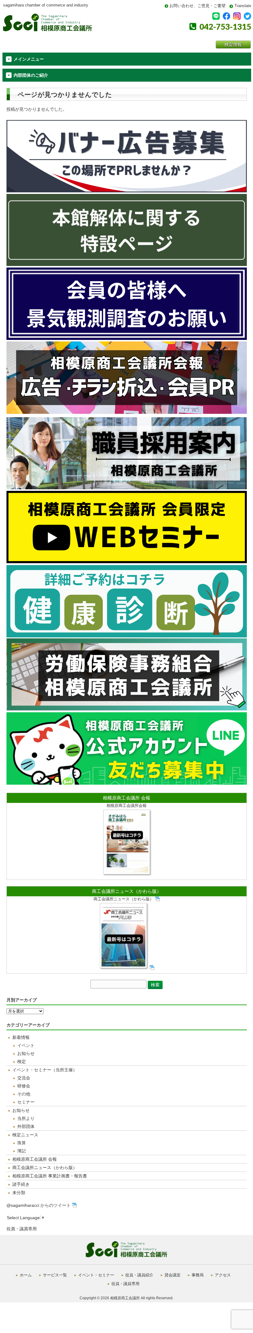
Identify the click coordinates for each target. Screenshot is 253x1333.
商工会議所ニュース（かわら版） (126, 891)
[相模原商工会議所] (47, 29)
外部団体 (26, 1126)
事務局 (198, 1275)
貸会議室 (172, 1275)
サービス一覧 (55, 1275)
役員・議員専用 (21, 1228)
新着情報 (21, 1037)
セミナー (26, 1101)
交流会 (23, 1077)
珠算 (21, 1142)
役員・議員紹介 (139, 1275)
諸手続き (21, 1184)
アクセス (223, 1275)
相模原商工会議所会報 (126, 805)
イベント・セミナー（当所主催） (44, 1069)
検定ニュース (25, 1134)
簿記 (21, 1150)
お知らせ (26, 1053)
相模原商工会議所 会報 (126, 797)
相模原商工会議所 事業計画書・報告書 (49, 1175)
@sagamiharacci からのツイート (38, 1205)
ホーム (26, 1275)
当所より (26, 1118)
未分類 (18, 1192)
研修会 (23, 1085)
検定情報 (233, 44)
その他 (23, 1093)
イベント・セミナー (96, 1275)
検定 (21, 1061)
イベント (26, 1045)
